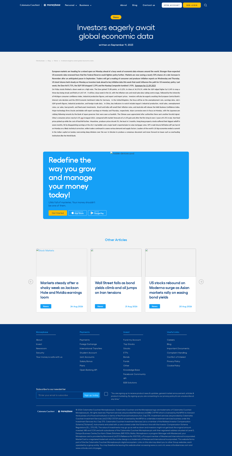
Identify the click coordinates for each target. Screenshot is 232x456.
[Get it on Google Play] (97, 213)
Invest (39, 344)
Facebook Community (134, 374)
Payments (85, 339)
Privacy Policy (173, 361)
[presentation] (30, 281)
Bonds (126, 357)
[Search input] (205, 5)
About (123, 5)
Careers (171, 339)
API (124, 378)
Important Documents (178, 348)
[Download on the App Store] (77, 213)
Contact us (149, 5)
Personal (70, 5)
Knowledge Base (131, 369)
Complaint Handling (177, 352)
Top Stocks (129, 344)
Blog (134, 5)
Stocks (126, 348)
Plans (82, 365)
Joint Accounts (87, 357)
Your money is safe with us (49, 357)
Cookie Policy (173, 365)
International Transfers (91, 348)
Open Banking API (88, 369)
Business (84, 5)
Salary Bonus (86, 361)
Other (126, 365)
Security (40, 352)
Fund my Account (132, 339)
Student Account (88, 352)
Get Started (58, 213)
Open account (172, 5)
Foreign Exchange (88, 344)
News (116, 17)
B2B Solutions (130, 382)
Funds (126, 361)
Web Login (191, 5)
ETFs (125, 352)
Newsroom (41, 348)
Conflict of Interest (176, 357)
